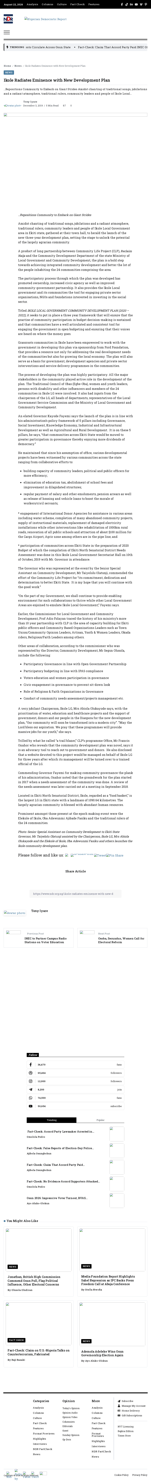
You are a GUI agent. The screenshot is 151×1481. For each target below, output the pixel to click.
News (18, 65)
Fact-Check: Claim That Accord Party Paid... (56, 1165)
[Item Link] (117, 1134)
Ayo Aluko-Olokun (38, 1203)
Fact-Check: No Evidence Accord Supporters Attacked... (63, 1181)
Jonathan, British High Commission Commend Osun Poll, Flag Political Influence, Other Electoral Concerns (34, 1280)
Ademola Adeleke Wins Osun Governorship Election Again (102, 1353)
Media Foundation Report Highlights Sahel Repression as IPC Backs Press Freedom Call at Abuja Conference (108, 1280)
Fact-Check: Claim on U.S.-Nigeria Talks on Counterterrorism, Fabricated (39, 1352)
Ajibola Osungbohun (39, 1153)
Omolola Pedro (36, 1136)
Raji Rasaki (18, 1359)
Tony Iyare (30, 101)
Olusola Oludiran (21, 1289)
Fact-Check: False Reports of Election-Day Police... (60, 1148)
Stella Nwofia (93, 1289)
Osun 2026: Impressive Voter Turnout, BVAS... (57, 1198)
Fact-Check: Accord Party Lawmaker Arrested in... (60, 1131)
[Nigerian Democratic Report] (45, 19)
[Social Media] (121, 4)
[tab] (51, 1120)
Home (7, 65)
